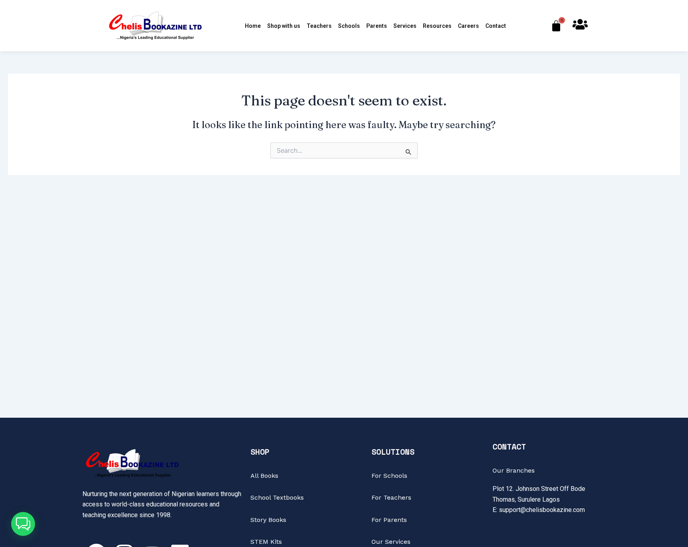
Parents (376, 26)
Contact (495, 26)
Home (253, 26)
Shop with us (283, 26)
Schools (349, 26)
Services (404, 26)
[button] (23, 524)
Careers (468, 26)
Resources (437, 26)
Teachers (319, 26)
